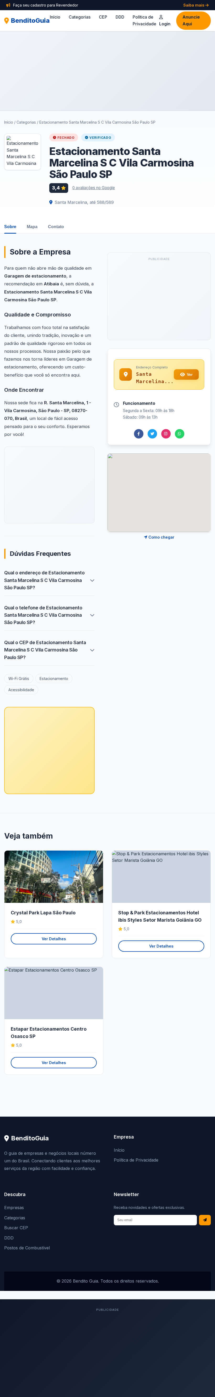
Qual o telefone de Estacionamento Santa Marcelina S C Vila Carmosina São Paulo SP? (43, 615)
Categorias (79, 17)
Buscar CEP (16, 1227)
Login (164, 23)
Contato (56, 226)
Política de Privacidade (136, 1160)
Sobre (10, 226)
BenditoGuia (30, 20)
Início (55, 17)
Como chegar (160, 537)
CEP (103, 17)
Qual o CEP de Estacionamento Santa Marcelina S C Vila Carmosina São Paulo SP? (45, 650)
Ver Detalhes (54, 939)
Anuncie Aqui (191, 20)
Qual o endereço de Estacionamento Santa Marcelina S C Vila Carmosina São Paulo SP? (44, 580)
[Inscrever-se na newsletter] (205, 1220)
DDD (120, 17)
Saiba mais (194, 5)
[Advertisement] (107, 70)
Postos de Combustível (27, 1247)
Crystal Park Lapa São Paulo (43, 912)
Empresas (14, 1207)
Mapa (32, 226)
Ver (189, 374)
